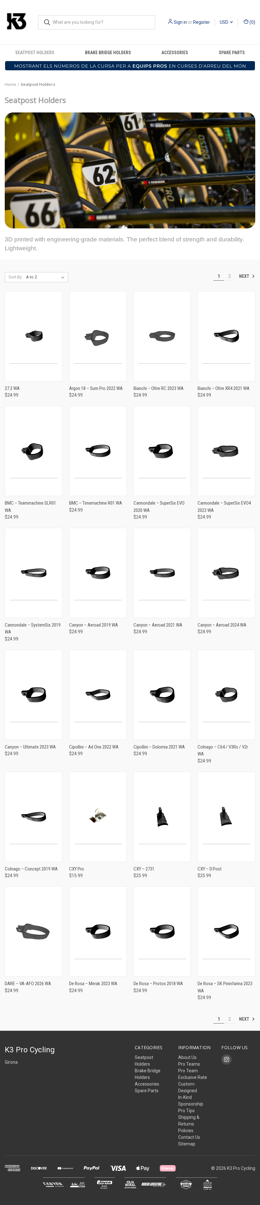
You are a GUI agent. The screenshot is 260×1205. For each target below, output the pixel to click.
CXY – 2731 (143, 869)
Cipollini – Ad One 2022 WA (94, 747)
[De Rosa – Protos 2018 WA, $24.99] (162, 931)
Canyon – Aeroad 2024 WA (222, 625)
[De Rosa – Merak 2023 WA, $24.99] (98, 931)
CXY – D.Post (210, 869)
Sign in (180, 22)
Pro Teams (189, 1064)
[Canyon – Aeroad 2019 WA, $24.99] (98, 573)
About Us (187, 1057)
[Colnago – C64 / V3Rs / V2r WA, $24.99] (226, 695)
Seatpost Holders (34, 52)
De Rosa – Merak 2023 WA (93, 983)
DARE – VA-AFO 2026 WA (28, 983)
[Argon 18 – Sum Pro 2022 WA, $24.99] (98, 336)
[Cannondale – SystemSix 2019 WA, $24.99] (33, 573)
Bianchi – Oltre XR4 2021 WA (224, 388)
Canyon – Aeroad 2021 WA (157, 625)
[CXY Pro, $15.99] (98, 817)
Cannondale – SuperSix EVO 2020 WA (159, 506)
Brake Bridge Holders (108, 52)
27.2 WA (12, 388)
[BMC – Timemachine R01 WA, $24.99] (98, 451)
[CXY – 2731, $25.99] (162, 817)
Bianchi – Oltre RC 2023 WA (158, 388)
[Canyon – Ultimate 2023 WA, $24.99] (33, 695)
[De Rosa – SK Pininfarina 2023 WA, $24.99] (226, 931)
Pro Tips (186, 1110)
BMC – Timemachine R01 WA (95, 503)
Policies (185, 1130)
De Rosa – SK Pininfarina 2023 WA (225, 987)
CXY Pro (76, 869)
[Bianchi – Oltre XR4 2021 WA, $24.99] (226, 336)
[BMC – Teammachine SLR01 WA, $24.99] (33, 451)
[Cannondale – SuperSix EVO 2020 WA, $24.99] (162, 451)
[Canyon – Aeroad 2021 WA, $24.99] (162, 573)
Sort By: (16, 277)
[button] (130, 65)
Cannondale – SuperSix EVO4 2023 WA (224, 506)
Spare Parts (147, 1090)
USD (224, 22)
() (252, 22)
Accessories (174, 52)
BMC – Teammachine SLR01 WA (30, 506)
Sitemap (186, 1143)
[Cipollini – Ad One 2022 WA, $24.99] (98, 695)
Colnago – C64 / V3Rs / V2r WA (223, 750)
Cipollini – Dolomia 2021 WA (159, 747)
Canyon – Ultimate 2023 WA (30, 747)
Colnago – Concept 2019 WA (31, 869)
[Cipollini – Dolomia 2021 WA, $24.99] (162, 695)
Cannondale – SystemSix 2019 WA (33, 628)
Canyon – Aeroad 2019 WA (93, 625)
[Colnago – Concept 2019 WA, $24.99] (33, 817)
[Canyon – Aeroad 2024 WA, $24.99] (226, 573)
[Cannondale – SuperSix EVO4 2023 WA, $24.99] (226, 451)
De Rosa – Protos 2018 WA (158, 983)
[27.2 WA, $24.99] (33, 336)
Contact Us (189, 1137)
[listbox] (46, 277)
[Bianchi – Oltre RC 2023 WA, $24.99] (162, 336)
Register (201, 22)
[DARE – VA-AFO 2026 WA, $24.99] (33, 931)
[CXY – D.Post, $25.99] (226, 817)
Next (244, 275)
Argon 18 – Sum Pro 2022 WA (96, 388)
